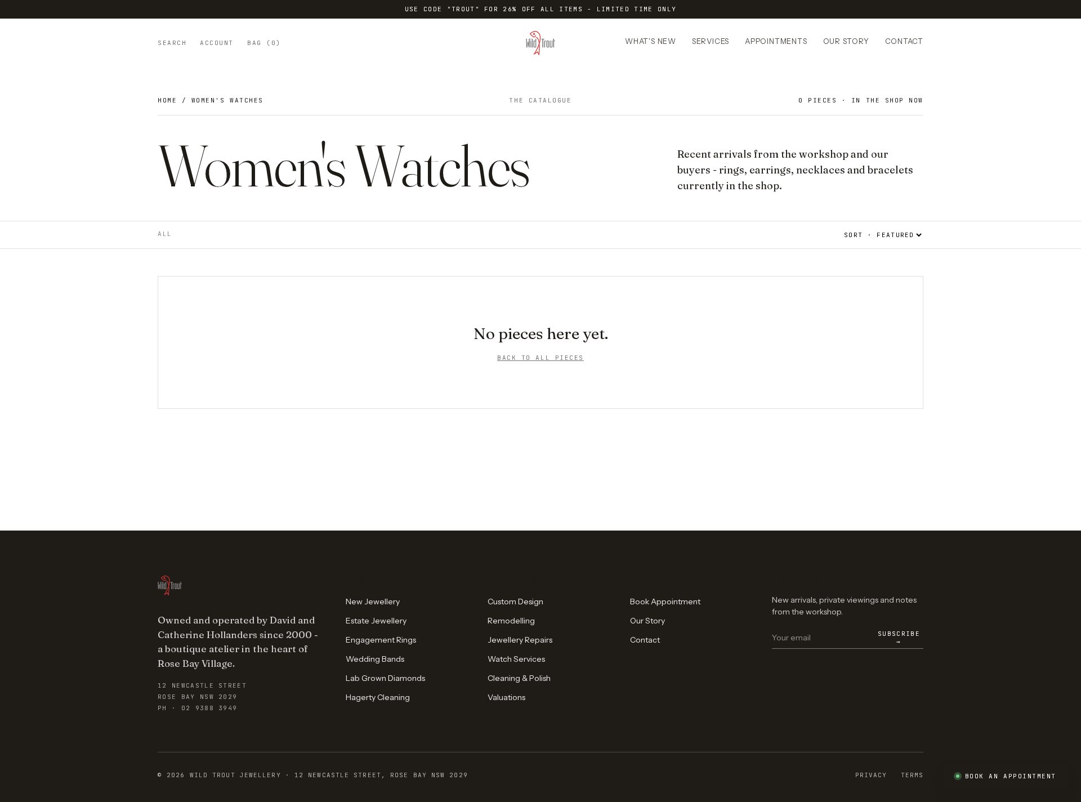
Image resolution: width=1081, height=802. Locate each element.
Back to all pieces (540, 358)
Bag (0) (264, 43)
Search (172, 43)
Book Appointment (665, 601)
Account (217, 43)
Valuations (506, 697)
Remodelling (511, 621)
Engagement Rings (381, 640)
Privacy (871, 775)
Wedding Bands (375, 659)
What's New (650, 41)
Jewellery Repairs (520, 640)
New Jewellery (373, 601)
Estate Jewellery (376, 621)
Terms (912, 775)
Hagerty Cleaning (378, 697)
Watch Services (516, 659)
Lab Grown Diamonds (385, 678)
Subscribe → (899, 637)
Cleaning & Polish (519, 678)
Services (710, 41)
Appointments (776, 41)
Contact (904, 41)
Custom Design (515, 601)
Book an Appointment (1010, 776)
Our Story (846, 41)
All (165, 234)
